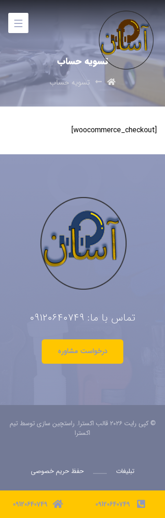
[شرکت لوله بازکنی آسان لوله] (124, 20)
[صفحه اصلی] (111, 82)
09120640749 (57, 318)
